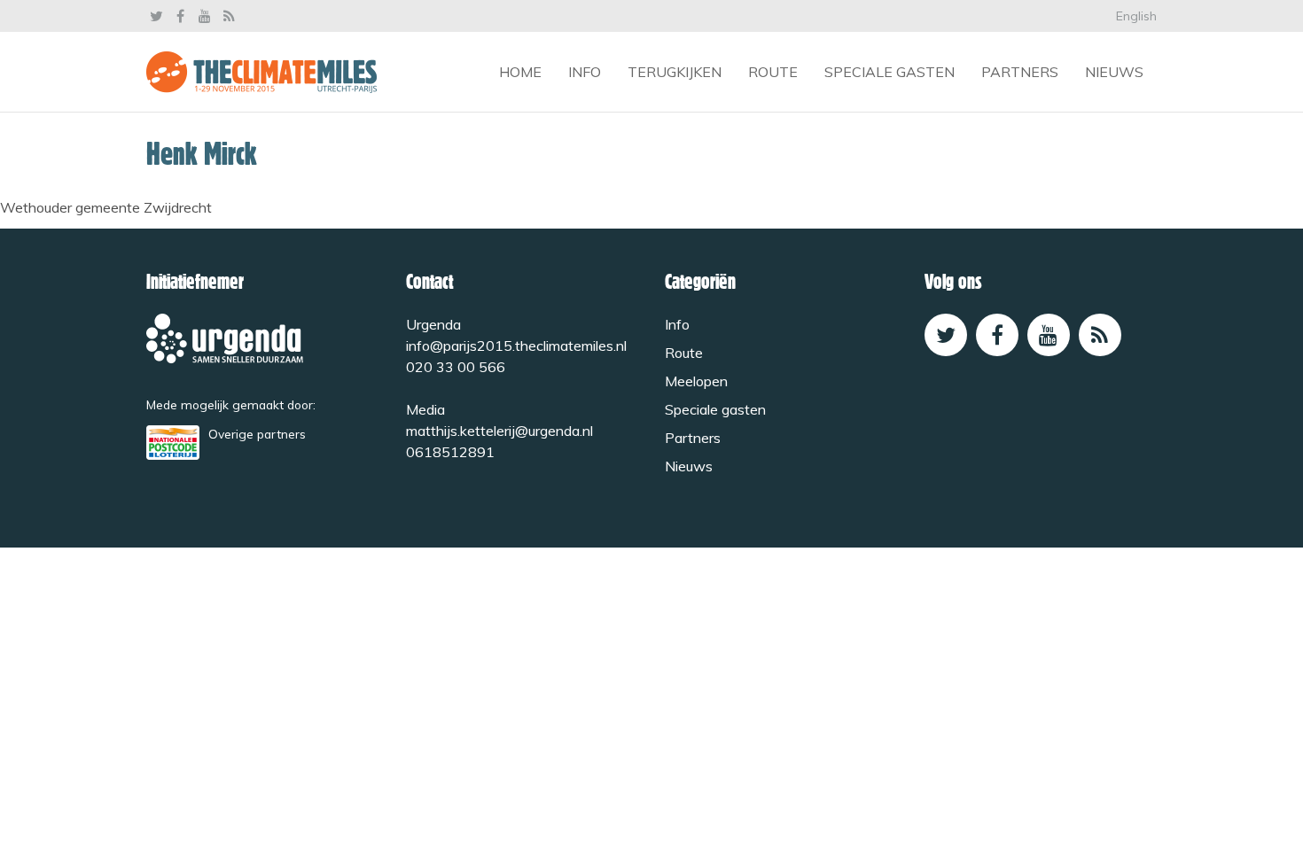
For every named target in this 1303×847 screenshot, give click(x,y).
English (1136, 16)
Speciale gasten (889, 72)
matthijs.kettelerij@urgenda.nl (499, 430)
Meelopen (696, 381)
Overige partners (257, 433)
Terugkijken (675, 72)
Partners (1019, 72)
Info (584, 72)
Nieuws (1114, 72)
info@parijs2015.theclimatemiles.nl (516, 345)
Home (520, 72)
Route (773, 72)
